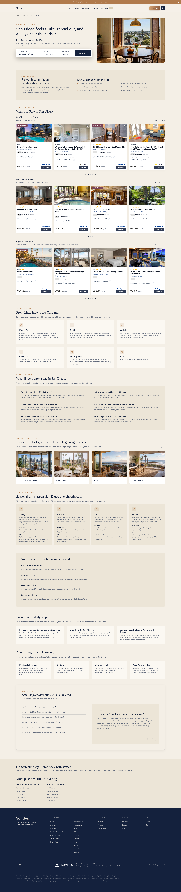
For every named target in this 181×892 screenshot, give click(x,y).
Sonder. (153, 865)
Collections (85, 8)
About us (125, 821)
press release (103, 2)
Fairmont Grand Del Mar (102, 209)
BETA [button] (111, 8)
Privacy (148, 821)
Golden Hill (65, 151)
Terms (148, 825)
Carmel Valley (103, 212)
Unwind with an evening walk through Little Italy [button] (114, 404)
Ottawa (76, 832)
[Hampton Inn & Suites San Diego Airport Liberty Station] (147, 257)
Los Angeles (78, 825)
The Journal (102, 828)
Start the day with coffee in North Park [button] (38, 392)
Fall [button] (95, 514)
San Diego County (52, 788)
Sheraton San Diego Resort (27, 209)
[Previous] (158, 446)
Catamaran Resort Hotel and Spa (142, 209)
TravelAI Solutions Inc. (95, 864)
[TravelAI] (65, 865)
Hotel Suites (54, 842)
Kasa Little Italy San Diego (27, 147)
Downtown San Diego (30, 149)
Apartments (53, 828)
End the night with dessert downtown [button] (110, 416)
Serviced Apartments (57, 832)
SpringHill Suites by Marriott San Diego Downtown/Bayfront (69, 273)
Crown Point (141, 212)
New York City (78, 821)
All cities (101, 825)
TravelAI (75, 2)
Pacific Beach (20, 791)
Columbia (64, 276)
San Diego (21, 149)
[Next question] (154, 739)
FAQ (123, 828)
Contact (124, 825)
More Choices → (160, 120)
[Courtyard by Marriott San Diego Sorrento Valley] (72, 195)
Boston (76, 842)
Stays (69, 8)
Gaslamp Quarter (104, 274)
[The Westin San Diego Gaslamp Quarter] (109, 257)
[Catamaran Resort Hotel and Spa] (147, 195)
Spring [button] (22, 514)
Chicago (76, 852)
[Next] (163, 446)
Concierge (107, 8)
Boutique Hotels (55, 835)
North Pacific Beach (29, 274)
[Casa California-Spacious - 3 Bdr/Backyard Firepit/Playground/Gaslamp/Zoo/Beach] (147, 133)
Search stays (83, 53)
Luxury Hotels (54, 838)
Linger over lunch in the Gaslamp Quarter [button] (39, 404)
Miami (76, 845)
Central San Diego (52, 791)
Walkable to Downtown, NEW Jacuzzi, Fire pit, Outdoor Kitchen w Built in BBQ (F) (70, 148)
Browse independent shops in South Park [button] (39, 416)
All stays (100, 821)
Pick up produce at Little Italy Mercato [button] (110, 392)
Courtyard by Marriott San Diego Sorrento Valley (70, 210)
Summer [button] (60, 514)
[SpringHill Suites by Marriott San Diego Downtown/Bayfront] (72, 257)
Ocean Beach (20, 797)
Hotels (52, 821)
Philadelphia (78, 835)
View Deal (46, 167)
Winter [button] (135, 514)
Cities (77, 8)
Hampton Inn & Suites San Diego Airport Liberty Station (145, 273)
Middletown (103, 149)
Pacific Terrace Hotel (25, 272)
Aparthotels (53, 825)
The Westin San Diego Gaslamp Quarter (107, 272)
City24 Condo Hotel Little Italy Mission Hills (109, 147)
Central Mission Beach (53, 794)
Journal (95, 8)
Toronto (76, 849)
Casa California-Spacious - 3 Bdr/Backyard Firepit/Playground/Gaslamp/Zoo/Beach (146, 148)
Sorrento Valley (66, 213)
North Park (140, 151)
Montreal (77, 828)
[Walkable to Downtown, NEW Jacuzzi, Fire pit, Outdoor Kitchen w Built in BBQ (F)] (72, 133)
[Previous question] (149, 739)
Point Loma (19, 794)
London (76, 838)
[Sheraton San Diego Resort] (34, 195)
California (134, 276)
